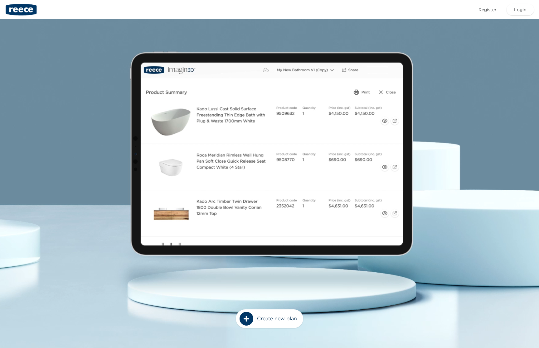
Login (520, 9)
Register (487, 9)
